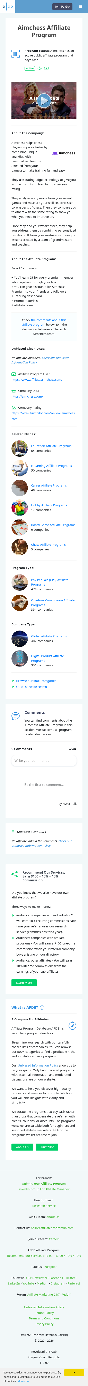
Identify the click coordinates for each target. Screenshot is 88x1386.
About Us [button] (22, 1147)
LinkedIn (14, 1283)
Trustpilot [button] (47, 1147)
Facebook (56, 1278)
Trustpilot (50, 1267)
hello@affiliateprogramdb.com (52, 1228)
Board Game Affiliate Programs (53, 525)
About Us (52, 1217)
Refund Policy (44, 1313)
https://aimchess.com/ (27, 396)
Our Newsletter (36, 1278)
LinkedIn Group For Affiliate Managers (44, 1189)
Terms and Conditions (44, 1318)
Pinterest (74, 1283)
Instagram (58, 1283)
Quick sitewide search (31, 687)
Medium (42, 1283)
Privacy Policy (44, 1324)
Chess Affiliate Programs (48, 544)
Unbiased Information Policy (38, 1065)
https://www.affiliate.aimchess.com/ (36, 379)
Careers (54, 1239)
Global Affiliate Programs (49, 636)
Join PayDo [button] (62, 6)
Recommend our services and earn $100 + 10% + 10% (44, 1256)
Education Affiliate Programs (51, 446)
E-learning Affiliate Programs (51, 466)
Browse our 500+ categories (36, 681)
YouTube (28, 1283)
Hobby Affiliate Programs (49, 505)
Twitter (70, 1278)
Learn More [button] (24, 983)
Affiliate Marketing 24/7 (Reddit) (49, 1294)
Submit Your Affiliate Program (44, 1183)
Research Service (44, 1206)
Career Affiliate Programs (49, 485)
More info (23, 1381)
